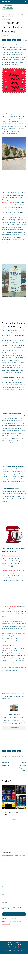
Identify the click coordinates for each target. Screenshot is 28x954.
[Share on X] (14, 40)
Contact (19, 944)
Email (4, 895)
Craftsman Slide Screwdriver (11, 556)
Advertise (17, 942)
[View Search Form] (25, 2)
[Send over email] (19, 40)
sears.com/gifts (7, 202)
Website (5, 902)
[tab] (12, 819)
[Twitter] (14, 728)
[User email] (18, 728)
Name (4, 887)
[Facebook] (3, 2)
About (10, 942)
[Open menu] (25, 7)
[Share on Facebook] (4, 40)
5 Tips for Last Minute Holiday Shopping (12, 756)
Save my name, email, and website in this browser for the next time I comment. (14, 908)
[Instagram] (6, 2)
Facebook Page (19, 667)
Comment (5, 862)
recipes (18, 720)
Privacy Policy (10, 944)
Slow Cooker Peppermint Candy (22, 766)
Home (3, 14)
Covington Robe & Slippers (10, 606)
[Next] (24, 801)
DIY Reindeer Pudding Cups (6, 765)
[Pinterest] (9, 2)
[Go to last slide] (3, 801)
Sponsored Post (10, 14)
